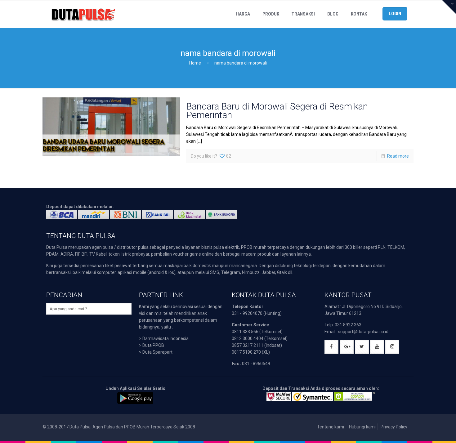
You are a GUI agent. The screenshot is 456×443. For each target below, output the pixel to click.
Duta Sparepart (157, 352)
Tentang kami (330, 426)
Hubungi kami (362, 426)
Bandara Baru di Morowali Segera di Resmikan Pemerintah (277, 110)
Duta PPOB (153, 345)
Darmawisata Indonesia (165, 338)
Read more (398, 156)
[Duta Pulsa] (83, 14)
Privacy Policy (394, 426)
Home (195, 62)
